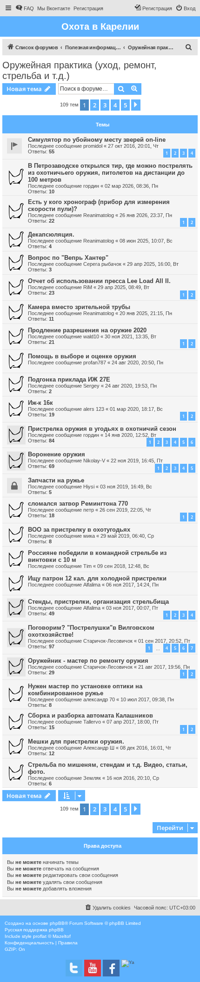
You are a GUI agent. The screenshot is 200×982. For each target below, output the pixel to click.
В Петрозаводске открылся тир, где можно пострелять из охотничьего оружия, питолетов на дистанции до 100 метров (110, 172)
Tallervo (92, 722)
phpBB (57, 923)
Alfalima (91, 584)
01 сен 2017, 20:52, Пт (164, 641)
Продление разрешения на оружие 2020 (87, 330)
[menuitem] (24, 8)
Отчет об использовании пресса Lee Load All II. (99, 280)
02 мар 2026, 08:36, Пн (131, 186)
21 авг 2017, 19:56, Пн (164, 667)
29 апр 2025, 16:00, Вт (153, 264)
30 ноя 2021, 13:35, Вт (130, 336)
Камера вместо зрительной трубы (79, 306)
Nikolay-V (94, 460)
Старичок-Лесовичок (108, 641)
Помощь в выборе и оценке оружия (82, 356)
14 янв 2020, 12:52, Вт (130, 435)
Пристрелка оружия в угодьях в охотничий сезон (102, 428)
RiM (87, 287)
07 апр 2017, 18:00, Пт (133, 722)
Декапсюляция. (51, 234)
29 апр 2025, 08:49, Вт (123, 287)
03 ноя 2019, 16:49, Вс (126, 486)
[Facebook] (111, 968)
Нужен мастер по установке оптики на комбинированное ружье (85, 690)
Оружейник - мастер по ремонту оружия (88, 660)
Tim (87, 566)
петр (88, 510)
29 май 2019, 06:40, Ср (127, 536)
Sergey (91, 386)
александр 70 (99, 699)
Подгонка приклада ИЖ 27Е (69, 379)
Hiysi (88, 486)
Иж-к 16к (40, 402)
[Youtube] (92, 968)
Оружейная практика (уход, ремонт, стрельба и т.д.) (79, 70)
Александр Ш (98, 748)
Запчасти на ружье (56, 480)
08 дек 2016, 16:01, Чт (145, 748)
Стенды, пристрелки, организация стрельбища (98, 601)
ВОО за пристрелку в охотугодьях (79, 529)
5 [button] (125, 105)
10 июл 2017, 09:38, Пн (147, 699)
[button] (135, 105)
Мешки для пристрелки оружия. (76, 741)
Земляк (92, 778)
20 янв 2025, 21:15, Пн (146, 313)
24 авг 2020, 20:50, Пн (137, 362)
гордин (91, 186)
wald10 (91, 336)
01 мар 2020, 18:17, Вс (136, 409)
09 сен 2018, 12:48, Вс (123, 566)
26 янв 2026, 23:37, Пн (146, 215)
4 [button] (115, 105)
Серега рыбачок (102, 264)
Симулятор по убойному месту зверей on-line (97, 139)
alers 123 (93, 409)
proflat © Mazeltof (52, 936)
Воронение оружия (56, 454)
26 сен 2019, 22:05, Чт (125, 510)
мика (89, 536)
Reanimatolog (98, 215)
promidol (92, 146)
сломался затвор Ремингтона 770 (78, 503)
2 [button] (94, 105)
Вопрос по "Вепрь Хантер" (68, 257)
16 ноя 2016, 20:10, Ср (133, 778)
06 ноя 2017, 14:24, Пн (132, 584)
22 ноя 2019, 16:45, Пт (137, 460)
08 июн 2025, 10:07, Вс (146, 241)
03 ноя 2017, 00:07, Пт (132, 608)
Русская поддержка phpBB (34, 929)
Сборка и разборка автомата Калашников (90, 715)
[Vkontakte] (74, 968)
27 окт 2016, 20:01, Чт (133, 146)
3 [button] (105, 105)
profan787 (94, 362)
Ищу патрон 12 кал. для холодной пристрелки (97, 578)
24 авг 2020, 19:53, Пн (131, 386)
